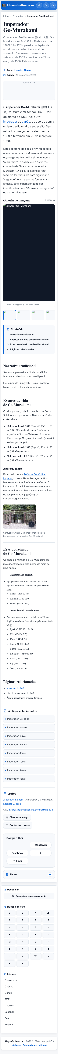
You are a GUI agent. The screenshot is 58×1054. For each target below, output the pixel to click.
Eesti (7, 1018)
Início (6, 16)
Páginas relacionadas (22, 349)
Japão (26, 121)
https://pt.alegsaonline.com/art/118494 (31, 809)
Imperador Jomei (16, 753)
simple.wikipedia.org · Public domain (22, 305)
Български (11, 980)
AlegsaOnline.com (13, 799)
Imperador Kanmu (17, 770)
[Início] (39, 5)
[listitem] (9, 315)
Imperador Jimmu (17, 744)
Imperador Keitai (16, 778)
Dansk (8, 992)
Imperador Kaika (16, 761)
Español (9, 1011)
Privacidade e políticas (35, 1045)
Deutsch (9, 1005)
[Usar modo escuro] (53, 5)
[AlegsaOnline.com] (18, 5)
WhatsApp (41, 844)
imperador (10, 121)
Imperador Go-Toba (18, 718)
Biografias (18, 16)
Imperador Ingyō (16, 735)
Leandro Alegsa (22, 70)
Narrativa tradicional (21, 334)
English (9, 1024)
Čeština (9, 986)
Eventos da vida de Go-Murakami (29, 339)
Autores (16, 1045)
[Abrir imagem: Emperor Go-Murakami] (29, 252)
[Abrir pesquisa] (46, 5)
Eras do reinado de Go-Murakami (29, 344)
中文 (7, 999)
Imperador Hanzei (17, 727)
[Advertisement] (29, 91)
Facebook (17, 853)
